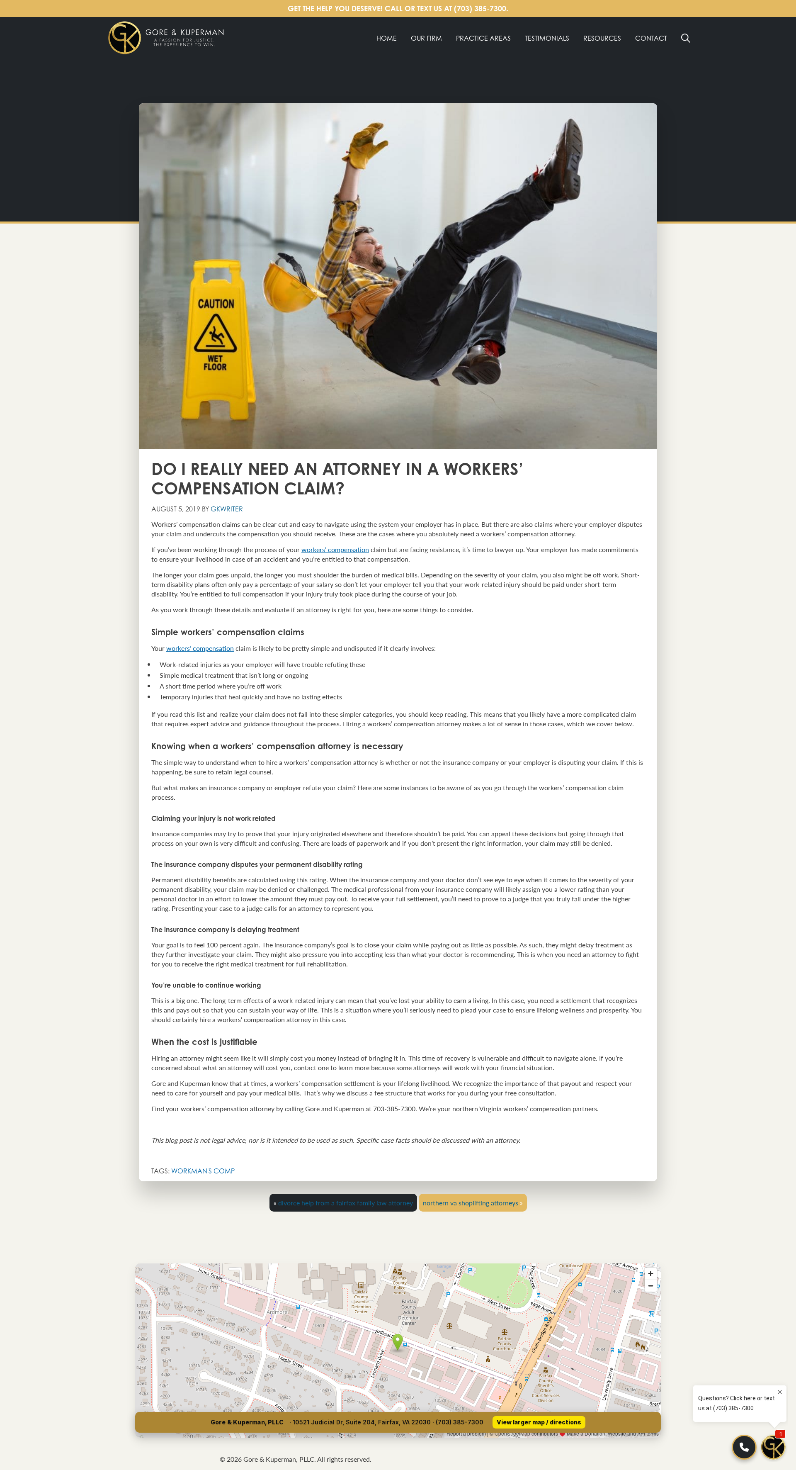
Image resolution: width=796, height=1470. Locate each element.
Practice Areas (483, 38)
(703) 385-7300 (480, 8)
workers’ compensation (335, 549)
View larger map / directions (539, 1422)
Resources (602, 38)
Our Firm (426, 38)
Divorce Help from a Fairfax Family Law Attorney (345, 1202)
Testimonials (547, 38)
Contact (651, 38)
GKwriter (227, 509)
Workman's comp (203, 1171)
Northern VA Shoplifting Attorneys (470, 1202)
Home (386, 38)
